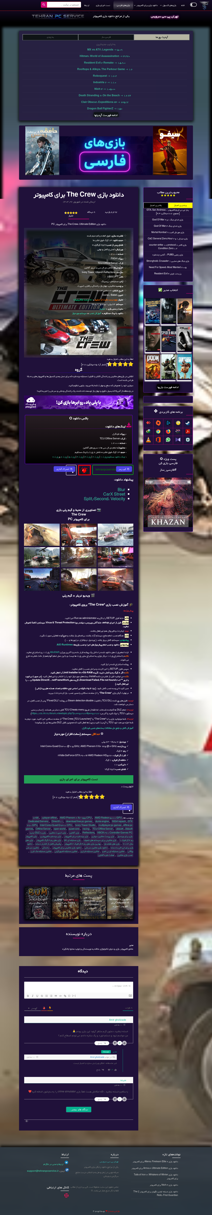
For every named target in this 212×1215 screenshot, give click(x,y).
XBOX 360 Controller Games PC (114, 833)
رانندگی (45, 848)
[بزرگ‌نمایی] (129, 528)
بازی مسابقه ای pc (72, 840)
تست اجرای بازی (103, 5)
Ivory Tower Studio (85, 825)
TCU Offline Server (103, 829)
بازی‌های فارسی (123, 5)
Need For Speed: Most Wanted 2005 (167, 267)
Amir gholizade (97, 1057)
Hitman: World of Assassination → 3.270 (105, 56)
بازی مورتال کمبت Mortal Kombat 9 (167, 232)
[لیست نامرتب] (51, 996)
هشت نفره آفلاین (106, 855)
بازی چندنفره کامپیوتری (50, 836)
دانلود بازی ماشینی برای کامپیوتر (67, 848)
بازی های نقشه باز (112, 844)
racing (86, 829)
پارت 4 (80, 457)
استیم (102, 309)
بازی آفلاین (74, 833)
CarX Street (114, 494)
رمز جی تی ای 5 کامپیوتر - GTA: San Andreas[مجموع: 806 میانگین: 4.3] (168, 211)
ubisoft (119, 829)
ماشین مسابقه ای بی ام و (113, 851)
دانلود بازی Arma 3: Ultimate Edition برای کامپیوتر (155, 1168)
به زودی (50, 37)
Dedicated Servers (38, 821)
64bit (35, 818)
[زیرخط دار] (37, 996)
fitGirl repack (119, 821)
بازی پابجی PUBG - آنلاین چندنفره (168, 255)
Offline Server (43, 829)
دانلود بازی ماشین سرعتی (96, 848)
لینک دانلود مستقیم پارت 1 (113, 457)
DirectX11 (57, 821)
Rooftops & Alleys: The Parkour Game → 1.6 (104, 69)
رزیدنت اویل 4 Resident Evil (167, 273)
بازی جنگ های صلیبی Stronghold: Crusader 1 (167, 261)
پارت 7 (55, 457)
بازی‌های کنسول (169, 5)
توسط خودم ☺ (98, 1211)
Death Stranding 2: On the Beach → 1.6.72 (105, 96)
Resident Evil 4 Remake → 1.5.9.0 (105, 63)
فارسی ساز (106, 37)
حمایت (84, 468)
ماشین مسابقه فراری (89, 851)
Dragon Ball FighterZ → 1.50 (104, 109)
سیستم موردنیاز (79, 313)
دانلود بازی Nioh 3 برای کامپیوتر (164, 1185)
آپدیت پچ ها (162, 37)
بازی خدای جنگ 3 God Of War (168, 226)
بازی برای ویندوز (124, 836)
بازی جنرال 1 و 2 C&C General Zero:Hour (168, 238)
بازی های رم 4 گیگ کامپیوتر (48, 840)
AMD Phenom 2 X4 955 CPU (76, 818)
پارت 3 (88, 457)
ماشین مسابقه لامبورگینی (66, 851)
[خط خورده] (42, 996)
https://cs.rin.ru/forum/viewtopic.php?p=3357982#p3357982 (65, 713)
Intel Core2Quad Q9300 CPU (56, 825)
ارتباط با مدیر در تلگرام (53, 1164)
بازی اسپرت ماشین (57, 833)
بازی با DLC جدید (37, 833)
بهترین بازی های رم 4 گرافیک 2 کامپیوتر (82, 844)
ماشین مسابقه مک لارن (41, 851)
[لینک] (65, 996)
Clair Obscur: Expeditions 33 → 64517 (104, 102)
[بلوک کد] (60, 996)
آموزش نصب (95, 313)
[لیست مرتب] (46, 996)
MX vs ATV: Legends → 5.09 (104, 50)
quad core (74, 829)
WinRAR (54, 652)
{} (69, 995)
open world (59, 829)
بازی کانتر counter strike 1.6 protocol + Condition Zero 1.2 (167, 246)
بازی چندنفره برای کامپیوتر (76, 836)
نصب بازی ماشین (124, 855)
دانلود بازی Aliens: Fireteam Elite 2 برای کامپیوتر (155, 1161)
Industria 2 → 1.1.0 (104, 82)
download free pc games (79, 821)
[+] (74, 995)
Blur (121, 490)
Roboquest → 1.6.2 (105, 76)
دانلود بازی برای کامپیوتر (147, 5)
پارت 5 (72, 457)
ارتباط (86, 5)
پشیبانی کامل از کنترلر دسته (48, 844)
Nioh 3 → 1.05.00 (104, 89)
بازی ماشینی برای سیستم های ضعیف (100, 840)
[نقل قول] (55, 996)
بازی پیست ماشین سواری (102, 836)
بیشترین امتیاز (180, 205)
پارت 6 (64, 457)
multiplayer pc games (110, 825)
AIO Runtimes (65, 645)
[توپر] (28, 996)
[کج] (32, 996)
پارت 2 (96, 457)
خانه (183, 5)
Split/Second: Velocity (104, 499)
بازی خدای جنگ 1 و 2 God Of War (167, 220)
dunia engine (102, 821)
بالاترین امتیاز (156, 205)
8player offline (49, 818)
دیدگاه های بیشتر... (79, 1109)
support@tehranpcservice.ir (43, 1171)
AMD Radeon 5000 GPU (108, 818)
